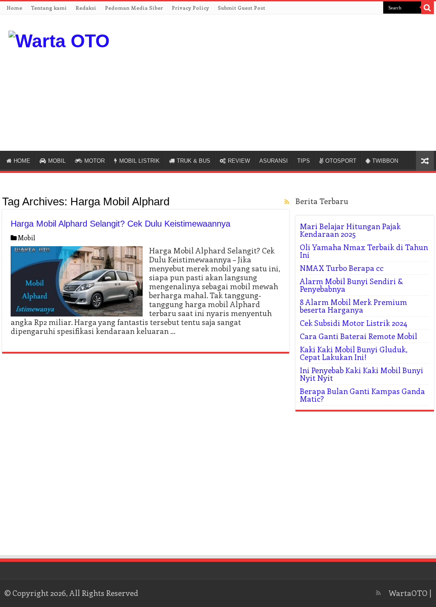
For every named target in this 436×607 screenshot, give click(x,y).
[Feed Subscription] (286, 202)
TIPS (303, 161)
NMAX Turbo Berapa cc (342, 268)
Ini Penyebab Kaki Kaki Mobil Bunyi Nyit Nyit (361, 374)
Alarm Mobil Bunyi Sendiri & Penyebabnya (351, 285)
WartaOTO (408, 593)
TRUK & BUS (193, 161)
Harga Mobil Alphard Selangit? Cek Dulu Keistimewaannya (120, 223)
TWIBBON (385, 161)
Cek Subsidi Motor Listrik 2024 (353, 323)
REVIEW (239, 161)
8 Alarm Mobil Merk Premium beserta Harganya (353, 306)
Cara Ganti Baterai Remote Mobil (358, 336)
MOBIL (57, 161)
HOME (22, 161)
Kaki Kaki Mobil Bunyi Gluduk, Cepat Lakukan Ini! (353, 353)
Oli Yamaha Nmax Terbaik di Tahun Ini (364, 251)
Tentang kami (49, 7)
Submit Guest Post (241, 7)
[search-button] (427, 7)
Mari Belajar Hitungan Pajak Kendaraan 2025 (350, 230)
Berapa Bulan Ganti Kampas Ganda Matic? (362, 395)
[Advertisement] (355, 82)
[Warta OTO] (59, 39)
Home (14, 7)
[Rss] (378, 593)
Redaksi (85, 7)
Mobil (26, 237)
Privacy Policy (190, 7)
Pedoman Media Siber (134, 7)
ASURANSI (273, 161)
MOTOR (94, 161)
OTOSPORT (340, 161)
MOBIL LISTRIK (139, 161)
